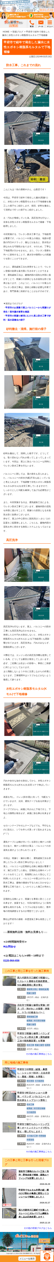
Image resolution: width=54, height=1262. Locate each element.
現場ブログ (17, 31)
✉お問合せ (9, 946)
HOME (6, 31)
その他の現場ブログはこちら (38, 1228)
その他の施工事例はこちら (39, 1054)
